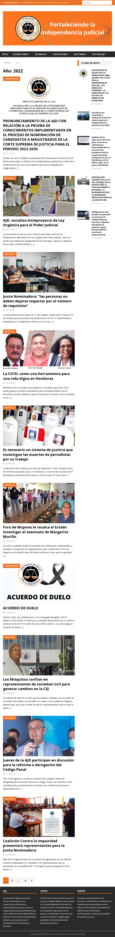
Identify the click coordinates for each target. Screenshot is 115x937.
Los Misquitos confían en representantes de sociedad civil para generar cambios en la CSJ (36, 684)
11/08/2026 (98, 104)
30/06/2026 (98, 168)
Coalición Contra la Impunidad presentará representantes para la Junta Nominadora (34, 845)
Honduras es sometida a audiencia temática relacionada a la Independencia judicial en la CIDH (101, 119)
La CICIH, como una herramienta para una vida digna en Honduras (36, 376)
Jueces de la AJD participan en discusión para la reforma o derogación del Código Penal (38, 765)
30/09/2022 (10, 463)
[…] (17, 168)
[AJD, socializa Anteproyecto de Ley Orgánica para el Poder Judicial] (39, 196)
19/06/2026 (98, 203)
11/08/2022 (10, 774)
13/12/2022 (10, 153)
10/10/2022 (10, 383)
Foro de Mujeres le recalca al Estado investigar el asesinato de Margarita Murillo (35, 532)
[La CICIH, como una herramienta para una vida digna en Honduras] (39, 349)
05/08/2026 (98, 128)
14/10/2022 (10, 310)
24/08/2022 (10, 693)
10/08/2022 (10, 854)
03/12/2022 (10, 229)
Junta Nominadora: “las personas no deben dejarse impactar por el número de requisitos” (37, 301)
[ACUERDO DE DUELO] (39, 584)
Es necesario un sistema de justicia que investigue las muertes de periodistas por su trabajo (38, 454)
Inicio (5, 54)
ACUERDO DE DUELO (20, 607)
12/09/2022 (10, 541)
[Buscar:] (97, 2)
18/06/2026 (98, 238)
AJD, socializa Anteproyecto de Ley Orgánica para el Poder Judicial (34, 222)
